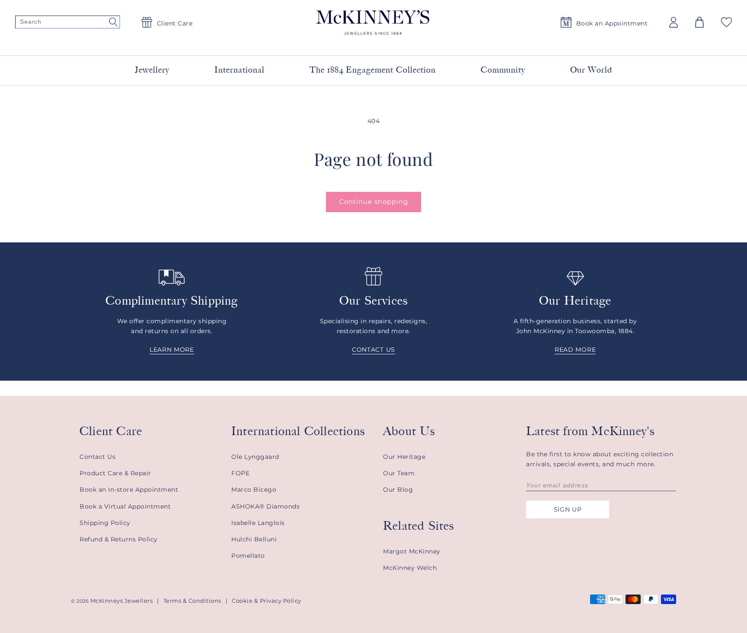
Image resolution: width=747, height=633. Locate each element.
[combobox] (363, 43)
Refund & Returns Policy (119, 539)
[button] (699, 22)
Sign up (568, 509)
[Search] (67, 22)
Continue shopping (373, 201)
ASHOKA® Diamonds (265, 506)
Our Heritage (404, 457)
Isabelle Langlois (258, 523)
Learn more (172, 349)
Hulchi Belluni (254, 539)
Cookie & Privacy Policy (266, 600)
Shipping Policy (105, 523)
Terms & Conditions (192, 600)
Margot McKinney (412, 551)
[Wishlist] (726, 22)
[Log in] (673, 22)
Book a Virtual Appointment (125, 506)
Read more (575, 349)
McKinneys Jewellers (121, 600)
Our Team (399, 473)
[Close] (478, 42)
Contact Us (97, 457)
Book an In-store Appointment (129, 489)
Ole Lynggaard (255, 457)
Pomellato (248, 556)
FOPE (240, 473)
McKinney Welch (410, 568)
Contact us (373, 349)
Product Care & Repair (115, 473)
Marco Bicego (253, 489)
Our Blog (398, 489)
